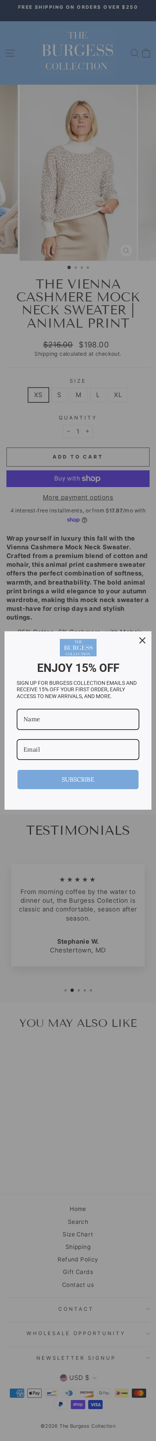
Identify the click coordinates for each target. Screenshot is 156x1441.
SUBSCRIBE (78, 779)
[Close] (142, 640)
